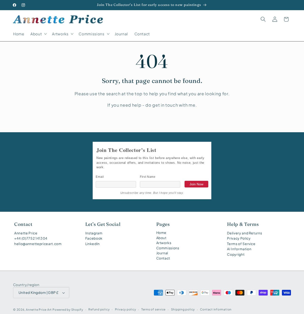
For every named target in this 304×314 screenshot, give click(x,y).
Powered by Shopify (67, 309)
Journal (162, 253)
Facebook (94, 238)
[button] (38, 33)
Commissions (167, 248)
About (161, 238)
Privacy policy (125, 309)
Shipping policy (183, 309)
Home (161, 232)
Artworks (163, 243)
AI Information (239, 249)
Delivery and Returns (244, 233)
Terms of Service (241, 243)
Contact (163, 258)
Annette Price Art (39, 309)
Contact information (216, 309)
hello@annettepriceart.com (38, 243)
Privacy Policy (239, 238)
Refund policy (98, 309)
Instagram (94, 233)
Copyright (235, 254)
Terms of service (153, 309)
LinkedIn (92, 243)
